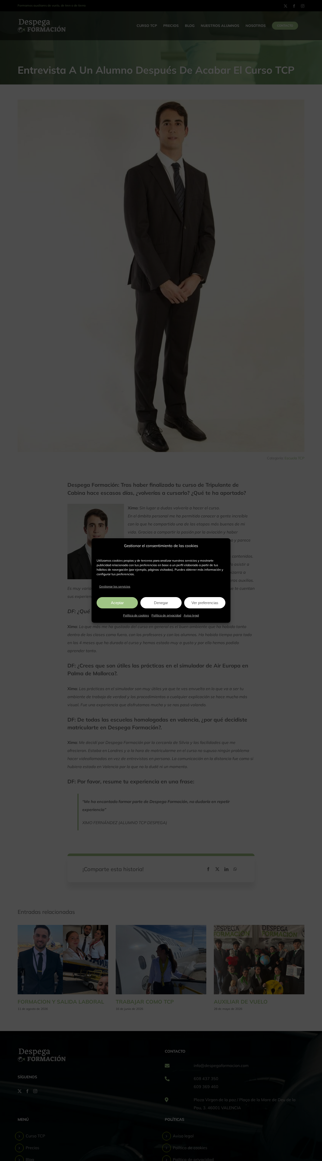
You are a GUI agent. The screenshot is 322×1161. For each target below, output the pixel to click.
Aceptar (117, 603)
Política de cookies (136, 615)
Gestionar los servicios (114, 586)
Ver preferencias (204, 603)
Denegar (161, 603)
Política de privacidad (166, 615)
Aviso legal (191, 615)
